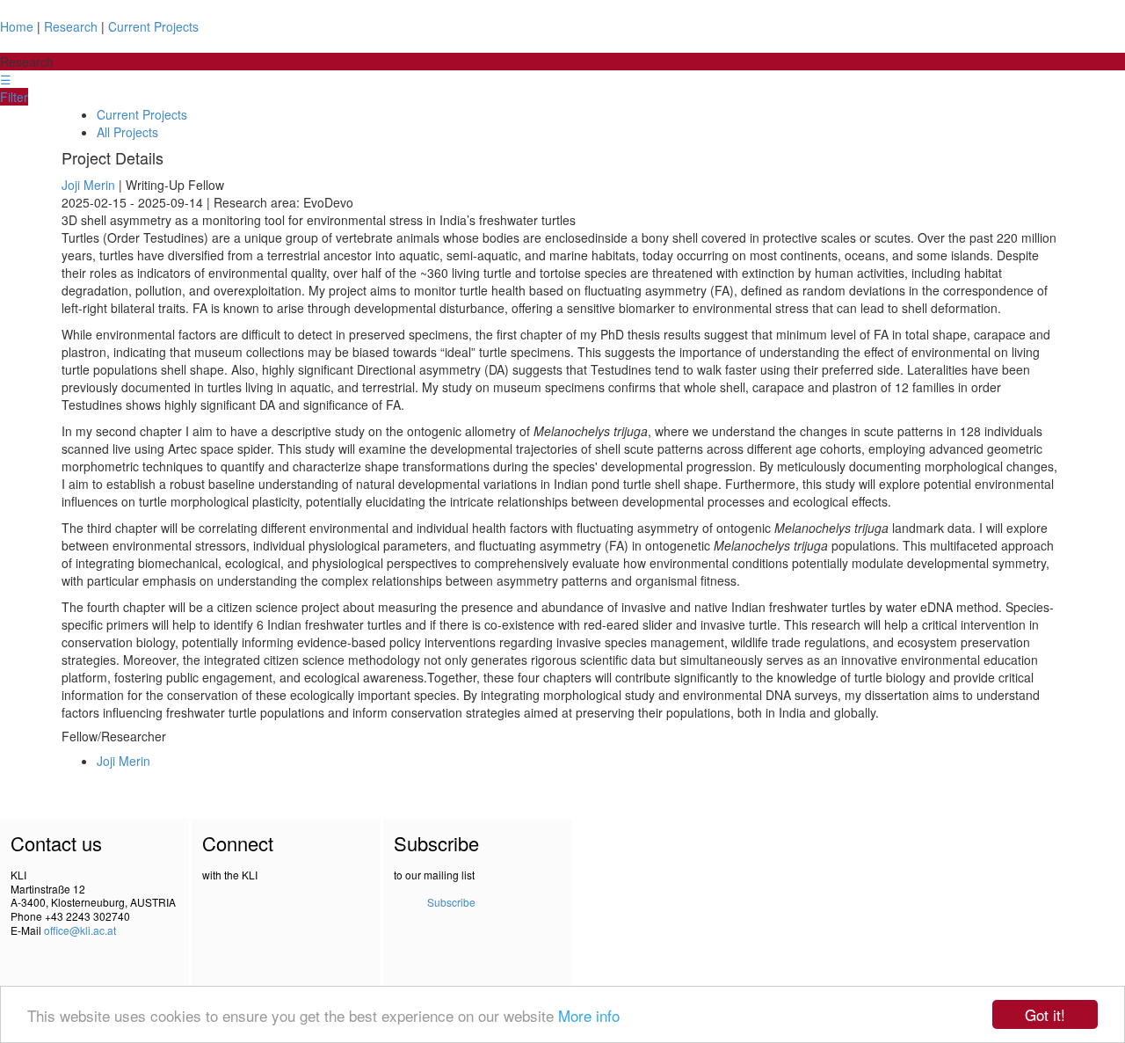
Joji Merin (88, 184)
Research (71, 26)
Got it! (1045, 1014)
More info (589, 1015)
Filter (14, 97)
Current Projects (153, 26)
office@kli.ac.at (80, 930)
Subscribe (451, 901)
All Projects (127, 132)
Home (16, 26)
